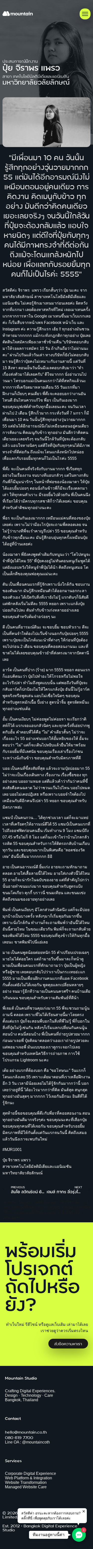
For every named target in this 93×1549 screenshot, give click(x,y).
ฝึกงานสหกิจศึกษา (18, 1206)
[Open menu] (85, 13)
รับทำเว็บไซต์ (48, 1206)
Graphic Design (17, 1201)
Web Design (46, 1201)
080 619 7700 (19, 1437)
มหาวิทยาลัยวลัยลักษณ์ (36, 81)
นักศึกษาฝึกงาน (74, 1201)
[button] (79, 1535)
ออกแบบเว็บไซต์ (28, 1212)
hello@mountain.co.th (26, 1431)
